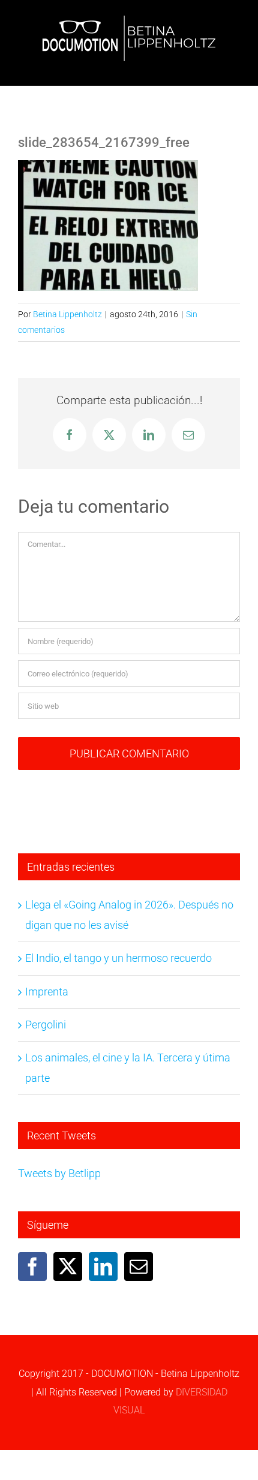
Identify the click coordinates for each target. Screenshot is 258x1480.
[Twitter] (67, 1266)
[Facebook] (32, 1266)
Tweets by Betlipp (59, 1173)
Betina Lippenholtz (67, 314)
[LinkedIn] (103, 1266)
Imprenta (46, 991)
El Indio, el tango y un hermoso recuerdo (118, 958)
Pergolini (45, 1024)
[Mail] (138, 1266)
